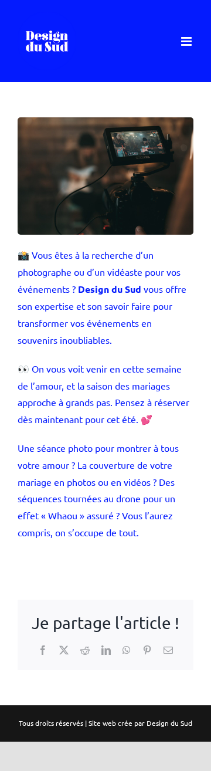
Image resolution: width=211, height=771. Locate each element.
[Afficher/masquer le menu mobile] (187, 41)
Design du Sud (169, 723)
